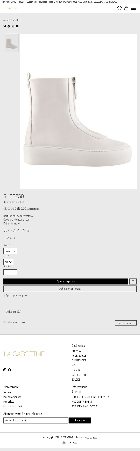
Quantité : (7, 266)
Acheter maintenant (70, 288)
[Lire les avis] (14, 231)
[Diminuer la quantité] (6, 272)
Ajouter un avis (125, 323)
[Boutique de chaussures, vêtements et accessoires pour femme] (10, 8)
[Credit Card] (64, 442)
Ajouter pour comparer (16, 295)
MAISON (76, 370)
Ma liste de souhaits (13, 406)
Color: (6, 244)
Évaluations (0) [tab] (13, 311)
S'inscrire (8, 392)
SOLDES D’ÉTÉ (79, 374)
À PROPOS (77, 392)
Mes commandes (12, 397)
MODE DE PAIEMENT (82, 401)
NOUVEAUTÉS (79, 351)
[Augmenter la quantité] (14, 272)
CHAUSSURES (79, 360)
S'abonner (80, 420)
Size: (6, 255)
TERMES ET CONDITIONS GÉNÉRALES (90, 397)
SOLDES (76, 379)
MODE (75, 365)
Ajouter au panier (66, 281)
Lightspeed (92, 437)
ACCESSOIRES (79, 355)
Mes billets (8, 401)
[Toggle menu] (133, 8)
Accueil (6, 19)
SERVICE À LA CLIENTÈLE (84, 406)
